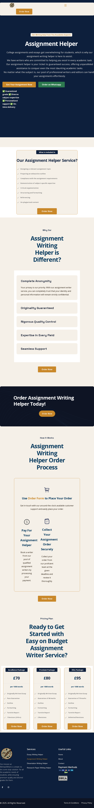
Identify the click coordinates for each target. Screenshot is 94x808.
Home (60, 755)
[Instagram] (8, 787)
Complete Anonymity (36, 281)
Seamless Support (34, 349)
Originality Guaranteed (37, 308)
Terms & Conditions (71, 803)
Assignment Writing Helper (37, 759)
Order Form (36, 498)
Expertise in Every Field (37, 335)
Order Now (47, 211)
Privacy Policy (86, 803)
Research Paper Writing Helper (39, 768)
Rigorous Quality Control (38, 322)
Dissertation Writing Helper (37, 763)
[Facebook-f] (2, 787)
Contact (61, 763)
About (60, 759)
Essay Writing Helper (35, 755)
